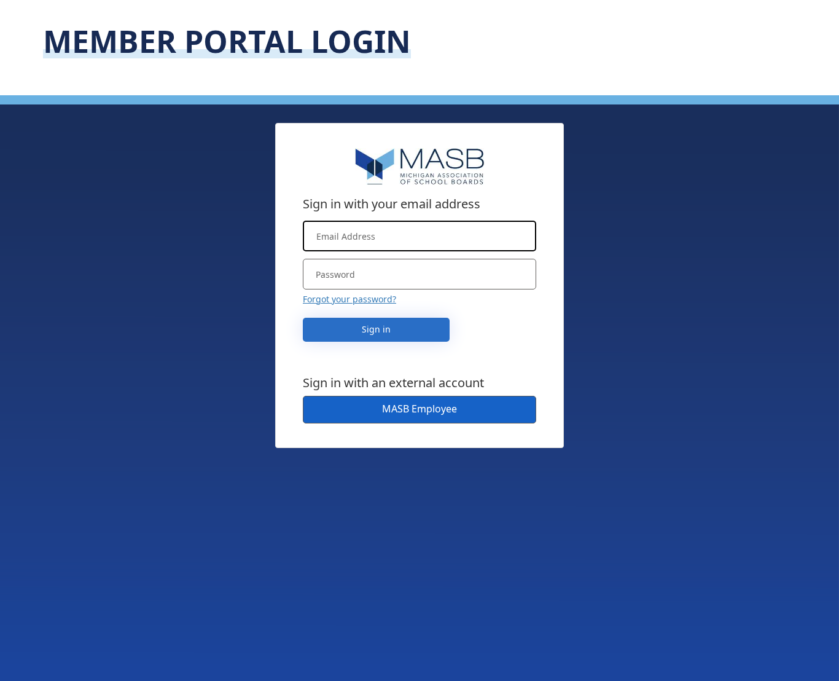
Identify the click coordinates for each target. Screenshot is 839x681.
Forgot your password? (349, 299)
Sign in (376, 329)
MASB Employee (419, 408)
